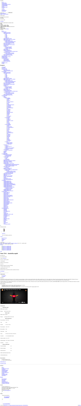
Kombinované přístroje (7, 159)
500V (6, 34)
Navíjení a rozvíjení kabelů (7, 178)
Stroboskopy (7, 167)
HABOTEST (9, 106)
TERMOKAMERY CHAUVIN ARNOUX (10, 184)
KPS (7, 108)
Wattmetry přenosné (9, 143)
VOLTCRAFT (9, 140)
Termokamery (4, 180)
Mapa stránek (4, 375)
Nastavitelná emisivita (8, 155)
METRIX (8, 113)
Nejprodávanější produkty (5, 368)
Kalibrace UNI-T (6, 206)
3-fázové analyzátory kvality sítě (9, 53)
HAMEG (8, 119)
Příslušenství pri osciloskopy (9, 148)
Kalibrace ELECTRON (7, 196)
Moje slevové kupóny (5, 381)
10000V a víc (7, 37)
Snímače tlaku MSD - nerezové (11, 171)
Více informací (2, 271)
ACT (2, 238)
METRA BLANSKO (10, 112)
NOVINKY (3, 67)
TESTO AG (4, 258)
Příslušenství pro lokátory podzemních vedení (11, 51)
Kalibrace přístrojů (4, 191)
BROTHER (5, 210)
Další (1, 251)
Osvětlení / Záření (6, 156)
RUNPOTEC (5, 220)
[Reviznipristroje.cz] (3, 13)
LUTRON (8, 123)
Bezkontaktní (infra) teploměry (8, 154)
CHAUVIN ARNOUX (10, 101)
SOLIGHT (8, 116)
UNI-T (8, 115)
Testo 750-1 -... (3, 233)
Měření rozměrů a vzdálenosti (8, 161)
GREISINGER (6, 213)
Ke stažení (3, 276)
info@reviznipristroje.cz (7, 390)
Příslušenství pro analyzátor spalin (8, 70)
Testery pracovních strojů (7, 43)
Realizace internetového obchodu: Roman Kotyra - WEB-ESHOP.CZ (18, 405)
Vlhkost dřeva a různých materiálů (8, 173)
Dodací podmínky (6, 59)
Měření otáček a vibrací (7, 166)
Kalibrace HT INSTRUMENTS (8, 195)
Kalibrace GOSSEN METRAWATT (9, 199)
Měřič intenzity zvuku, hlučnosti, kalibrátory (9, 160)
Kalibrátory (5, 151)
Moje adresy (3, 380)
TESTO (8, 114)
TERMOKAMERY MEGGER (8, 185)
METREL (8, 139)
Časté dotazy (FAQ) (4, 7)
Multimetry (5, 97)
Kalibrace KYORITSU (7, 201)
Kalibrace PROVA (6, 204)
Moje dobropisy (4, 379)
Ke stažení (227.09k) (3, 363)
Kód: (1, 255)
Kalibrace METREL (6, 203)
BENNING (8, 100)
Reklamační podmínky (7, 60)
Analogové (6, 145)
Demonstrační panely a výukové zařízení (9, 44)
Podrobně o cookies (4, 374)
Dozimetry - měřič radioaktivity (8, 176)
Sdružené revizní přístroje (7, 32)
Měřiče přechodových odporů (8, 38)
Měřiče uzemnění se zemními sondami (10, 41)
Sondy (6, 158)
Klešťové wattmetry (9, 142)
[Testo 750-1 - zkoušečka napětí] (6, 246)
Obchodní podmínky (5, 58)
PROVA (8, 138)
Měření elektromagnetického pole (8, 179)
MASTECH (8, 110)
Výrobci (1, 236)
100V (6, 73)
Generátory (5, 150)
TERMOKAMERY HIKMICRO (8, 183)
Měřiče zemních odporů (7, 79)
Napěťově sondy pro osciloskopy (9, 147)
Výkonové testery (6, 45)
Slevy (3, 367)
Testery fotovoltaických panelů (8, 54)
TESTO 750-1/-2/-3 (3, 361)
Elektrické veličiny (4, 3)
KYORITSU (9, 109)
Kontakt (3, 8)
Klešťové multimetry (8, 124)
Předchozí (1, 244)
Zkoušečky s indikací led (8, 48)
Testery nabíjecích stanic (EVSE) (8, 55)
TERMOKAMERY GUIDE (7, 182)
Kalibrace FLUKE (6, 198)
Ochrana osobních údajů (7, 61)
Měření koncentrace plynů (7, 174)
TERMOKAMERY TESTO (7, 189)
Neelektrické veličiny (5, 153)
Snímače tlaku (7, 170)
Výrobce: (1, 258)
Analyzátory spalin (4, 69)
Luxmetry (6, 157)
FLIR (8, 103)
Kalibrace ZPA (6, 207)
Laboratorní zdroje (6, 149)
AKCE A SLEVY (4, 68)
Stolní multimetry (7, 117)
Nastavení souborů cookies (5, 382)
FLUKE (8, 118)
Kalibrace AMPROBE (7, 192)
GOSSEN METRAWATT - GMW (8, 214)
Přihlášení (3, 9)
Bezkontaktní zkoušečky (8, 46)
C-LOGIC (8, 102)
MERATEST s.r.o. (6, 405)
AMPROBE (8, 98)
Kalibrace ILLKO (6, 200)
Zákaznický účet (4, 10)
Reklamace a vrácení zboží (5, 383)
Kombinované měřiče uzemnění (9, 42)
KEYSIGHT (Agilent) (10, 107)
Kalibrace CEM (6, 194)
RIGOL (8, 121)
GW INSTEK (9, 105)
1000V (6, 35)
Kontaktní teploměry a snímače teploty (9, 163)
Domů (1, 243)
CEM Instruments (9, 126)
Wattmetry (6, 141)
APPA (8, 99)
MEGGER (8, 111)
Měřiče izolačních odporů (7, 33)
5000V (6, 76)
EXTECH (8, 129)
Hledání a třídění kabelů (7, 89)
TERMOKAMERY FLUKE (7, 181)
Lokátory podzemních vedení (8, 50)
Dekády (5, 152)
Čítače (4, 96)
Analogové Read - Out (8, 146)
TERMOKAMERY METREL (8, 186)
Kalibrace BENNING (7, 193)
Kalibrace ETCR (6, 197)
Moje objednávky (4, 378)
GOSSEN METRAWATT (10, 104)
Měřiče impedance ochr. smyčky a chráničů (9, 39)
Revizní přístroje (4, 31)
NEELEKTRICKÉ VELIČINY (6, 4)
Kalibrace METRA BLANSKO (8, 202)
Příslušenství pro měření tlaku (9, 172)
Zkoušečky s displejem (8, 47)
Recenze (3, 6)
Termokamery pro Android (9, 188)
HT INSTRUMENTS (7, 215)
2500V (6, 36)
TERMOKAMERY (4, 57)
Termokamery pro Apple (8, 187)
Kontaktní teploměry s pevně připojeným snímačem (12, 164)
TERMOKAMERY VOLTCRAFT (8, 190)
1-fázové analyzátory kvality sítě (9, 92)
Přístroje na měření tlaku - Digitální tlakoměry (11, 169)
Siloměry (5, 177)
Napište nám (3, 369)
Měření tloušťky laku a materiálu (8, 175)
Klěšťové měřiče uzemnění (9, 40)
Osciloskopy (5, 144)
